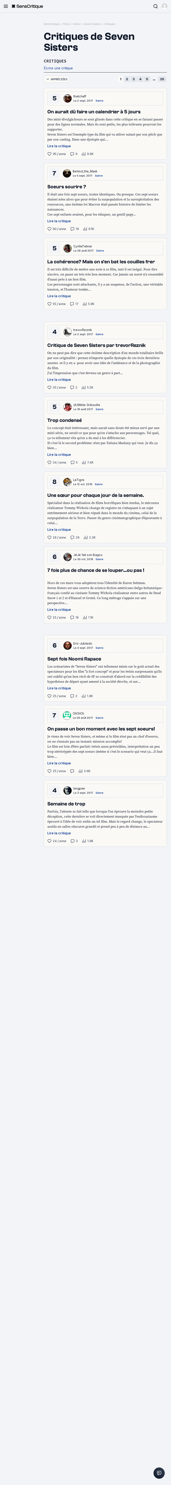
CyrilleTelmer (82, 246)
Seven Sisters (92, 24)
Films (66, 24)
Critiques (109, 24)
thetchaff (79, 96)
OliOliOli (78, 713)
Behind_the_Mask (85, 171)
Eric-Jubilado (82, 643)
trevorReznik (82, 330)
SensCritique (52, 24)
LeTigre (78, 480)
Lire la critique (59, 146)
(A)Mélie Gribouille (86, 405)
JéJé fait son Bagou (87, 555)
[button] (164, 6)
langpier (79, 788)
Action (76, 24)
